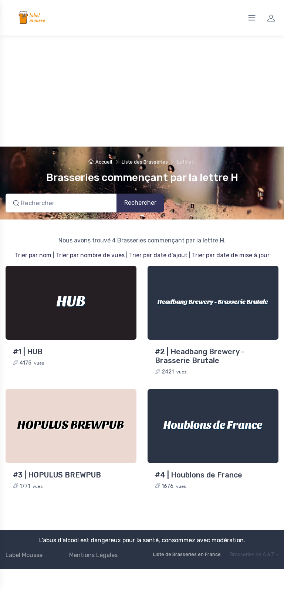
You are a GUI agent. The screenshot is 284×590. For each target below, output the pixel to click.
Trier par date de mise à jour (231, 255)
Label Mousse (24, 555)
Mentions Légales (93, 555)
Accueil (103, 162)
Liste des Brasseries (145, 162)
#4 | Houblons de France (198, 474)
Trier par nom (33, 255)
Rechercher (140, 202)
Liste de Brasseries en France (187, 554)
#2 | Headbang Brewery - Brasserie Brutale (199, 356)
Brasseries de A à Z (252, 555)
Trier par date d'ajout (158, 255)
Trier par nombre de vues (90, 255)
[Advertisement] (142, 91)
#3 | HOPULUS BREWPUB (57, 474)
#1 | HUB (28, 351)
